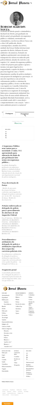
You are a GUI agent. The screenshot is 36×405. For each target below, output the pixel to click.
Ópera (17, 313)
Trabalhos (5, 364)
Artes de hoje (19, 295)
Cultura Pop (19, 306)
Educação (4, 352)
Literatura (18, 308)
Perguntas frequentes (31, 311)
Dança (17, 302)
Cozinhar (16, 356)
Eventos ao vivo (17, 359)
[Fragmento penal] (28, 271)
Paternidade (5, 371)
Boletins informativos (29, 365)
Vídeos (30, 315)
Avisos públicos (31, 308)
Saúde (3, 362)
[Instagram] (6, 133)
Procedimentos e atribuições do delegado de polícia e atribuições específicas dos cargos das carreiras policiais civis (12, 245)
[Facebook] (6, 131)
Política (28, 376)
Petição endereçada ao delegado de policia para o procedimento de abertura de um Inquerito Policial (11, 210)
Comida (4, 359)
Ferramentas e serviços (30, 369)
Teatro (17, 311)
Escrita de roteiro (20, 304)
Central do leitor (17, 353)
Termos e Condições (29, 373)
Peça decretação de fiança (10, 184)
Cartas (30, 299)
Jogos (3, 355)
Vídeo (15, 362)
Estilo (3, 357)
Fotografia (17, 365)
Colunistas (31, 295)
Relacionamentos (6, 366)
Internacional (30, 362)
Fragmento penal (9, 269)
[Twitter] (6, 137)
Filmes (17, 299)
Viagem (4, 369)
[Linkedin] (6, 135)
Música (17, 297)
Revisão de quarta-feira (31, 303)
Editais (30, 297)
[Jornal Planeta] (15, 2)
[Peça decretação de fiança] (28, 184)
